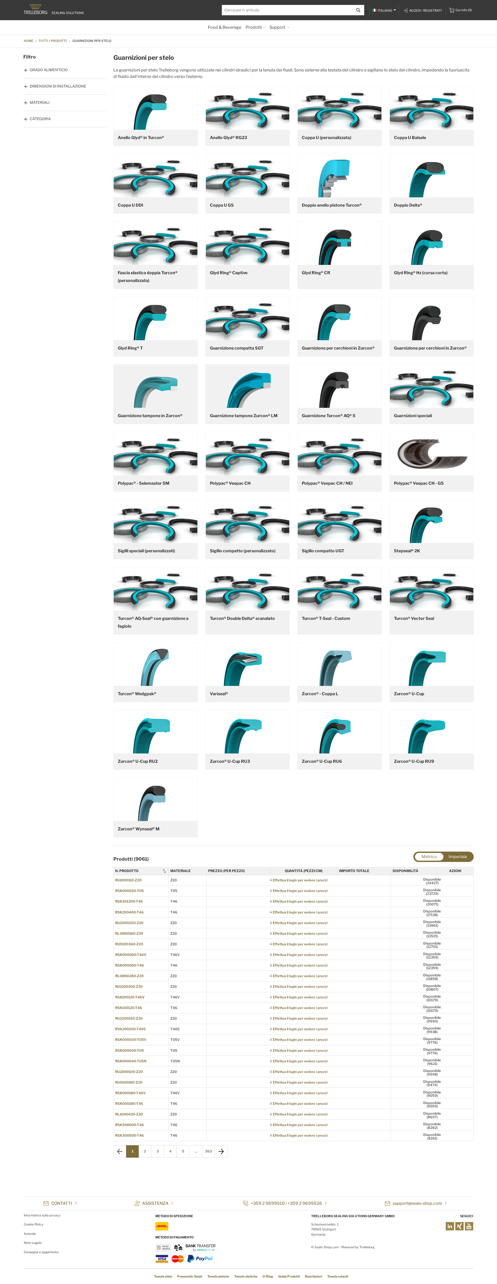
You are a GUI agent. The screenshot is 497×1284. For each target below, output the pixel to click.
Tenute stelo (163, 1276)
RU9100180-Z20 (128, 1082)
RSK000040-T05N (131, 1061)
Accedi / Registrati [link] (425, 10)
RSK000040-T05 (129, 891)
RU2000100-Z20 (129, 1072)
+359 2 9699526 (305, 1203)
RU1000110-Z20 (128, 880)
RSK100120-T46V (129, 997)
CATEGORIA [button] (40, 119)
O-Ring (267, 1276)
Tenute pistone (218, 1276)
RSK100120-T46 (128, 1008)
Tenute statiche (245, 1276)
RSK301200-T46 (129, 901)
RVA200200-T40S (130, 1029)
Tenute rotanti (337, 1276)
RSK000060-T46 (129, 965)
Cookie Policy (33, 1224)
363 (208, 1151)
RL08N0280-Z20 (129, 976)
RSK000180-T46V (130, 1093)
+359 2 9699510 (268, 1203)
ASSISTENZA (155, 1203)
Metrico (429, 856)
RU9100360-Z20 (129, 944)
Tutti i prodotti (53, 41)
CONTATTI (61, 1203)
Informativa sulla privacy (42, 1215)
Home (28, 41)
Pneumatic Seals (189, 1276)
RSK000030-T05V (130, 1040)
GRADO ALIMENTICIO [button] (49, 70)
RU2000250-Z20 (129, 923)
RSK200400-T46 (129, 912)
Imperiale (458, 856)
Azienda (30, 1234)
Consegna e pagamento (41, 1252)
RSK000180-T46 (129, 1103)
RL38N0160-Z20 (129, 933)
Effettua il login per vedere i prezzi (300, 880)
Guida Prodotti (289, 1276)
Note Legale (33, 1243)
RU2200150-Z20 (129, 1018)
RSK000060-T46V (130, 955)
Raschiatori (313, 1276)
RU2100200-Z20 (129, 986)
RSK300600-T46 (129, 1125)
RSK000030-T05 (129, 1050)
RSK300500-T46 (129, 1135)
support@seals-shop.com (417, 1203)
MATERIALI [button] (39, 102)
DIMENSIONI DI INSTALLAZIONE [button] (58, 86)
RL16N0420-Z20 (129, 1114)
